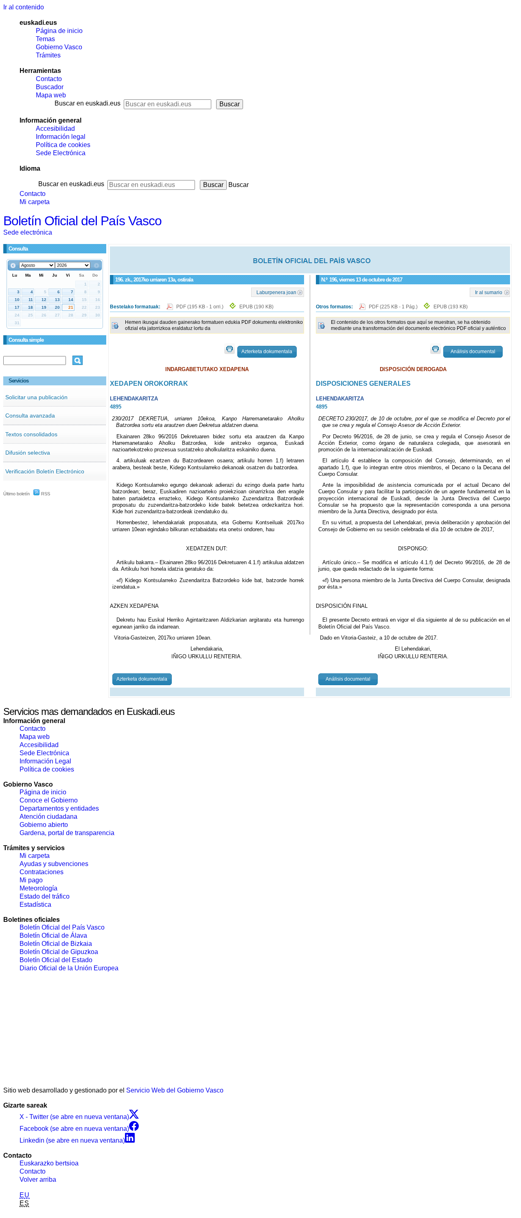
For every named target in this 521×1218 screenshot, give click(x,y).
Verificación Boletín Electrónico (44, 471)
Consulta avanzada (30, 415)
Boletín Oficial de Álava (53, 935)
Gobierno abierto (44, 824)
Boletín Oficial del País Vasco (82, 220)
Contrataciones (41, 871)
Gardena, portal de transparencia (67, 832)
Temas (45, 38)
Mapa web (51, 95)
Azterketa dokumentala (266, 351)
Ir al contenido (23, 7)
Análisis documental (473, 351)
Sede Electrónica (60, 153)
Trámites (48, 55)
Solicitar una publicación (36, 397)
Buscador (49, 87)
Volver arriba (38, 1179)
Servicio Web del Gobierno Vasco (174, 1090)
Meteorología (38, 888)
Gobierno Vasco (59, 47)
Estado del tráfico (45, 896)
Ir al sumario (488, 292)
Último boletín (16, 493)
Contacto (49, 78)
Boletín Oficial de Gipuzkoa (59, 951)
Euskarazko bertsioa (49, 1163)
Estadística (35, 904)
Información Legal (45, 761)
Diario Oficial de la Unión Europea (69, 968)
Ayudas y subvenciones (54, 863)
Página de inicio (59, 30)
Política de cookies (63, 144)
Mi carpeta (35, 201)
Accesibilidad (55, 128)
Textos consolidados (31, 434)
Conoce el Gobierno (49, 800)
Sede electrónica (27, 232)
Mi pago (31, 880)
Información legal (60, 136)
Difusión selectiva (27, 452)
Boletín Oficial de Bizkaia (56, 943)
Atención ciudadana (48, 816)
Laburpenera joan (276, 292)
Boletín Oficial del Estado (56, 959)
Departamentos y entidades (59, 808)
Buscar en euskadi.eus (87, 103)
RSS (45, 493)
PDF (200, 307)
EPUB (256, 307)
